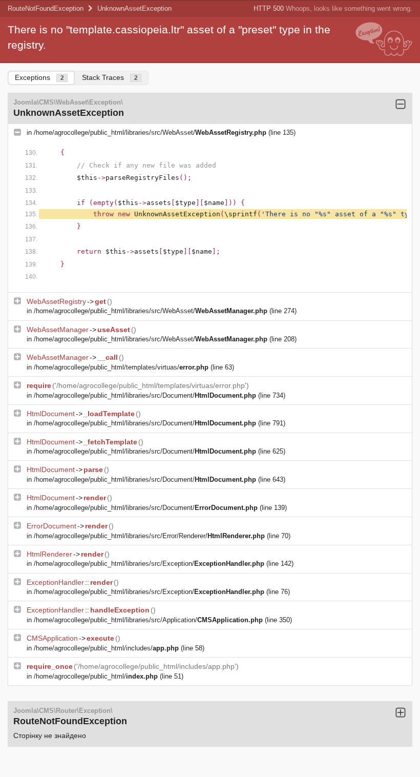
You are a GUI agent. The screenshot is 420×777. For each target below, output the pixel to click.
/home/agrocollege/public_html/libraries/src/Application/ (148, 620)
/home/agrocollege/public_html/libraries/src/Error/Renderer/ (149, 536)
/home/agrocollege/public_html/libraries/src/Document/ (145, 395)
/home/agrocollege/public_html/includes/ (106, 648)
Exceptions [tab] (39, 77)
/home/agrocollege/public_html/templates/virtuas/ (121, 367)
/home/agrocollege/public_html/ (96, 676)
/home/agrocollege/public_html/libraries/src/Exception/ (149, 563)
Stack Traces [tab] (110, 77)
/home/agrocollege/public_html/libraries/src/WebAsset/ (150, 132)
